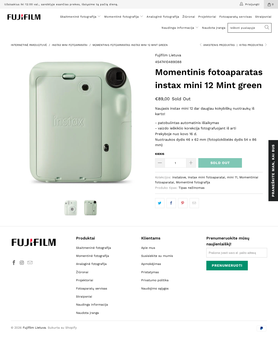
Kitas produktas (251, 45)
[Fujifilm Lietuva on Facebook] (14, 263)
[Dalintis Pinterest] (182, 203)
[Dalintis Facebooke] (171, 203)
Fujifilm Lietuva (168, 55)
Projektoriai (207, 16)
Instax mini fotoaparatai (206, 177)
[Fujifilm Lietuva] (24, 17)
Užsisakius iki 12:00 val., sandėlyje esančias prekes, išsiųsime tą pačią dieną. (61, 4)
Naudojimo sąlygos (155, 288)
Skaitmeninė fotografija (79, 16)
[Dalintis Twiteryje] (159, 203)
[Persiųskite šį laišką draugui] (194, 203)
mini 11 (232, 177)
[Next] (143, 122)
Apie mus (148, 247)
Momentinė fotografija (122, 16)
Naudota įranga (213, 27)
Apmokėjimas (151, 264)
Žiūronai (188, 16)
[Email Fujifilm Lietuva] (30, 263)
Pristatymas (150, 272)
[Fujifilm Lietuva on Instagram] (22, 263)
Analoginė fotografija (163, 16)
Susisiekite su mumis (157, 256)
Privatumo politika (155, 280)
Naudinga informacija (178, 27)
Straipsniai (263, 16)
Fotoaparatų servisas (235, 16)
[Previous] (18, 122)
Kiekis (159, 154)
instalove (179, 177)
